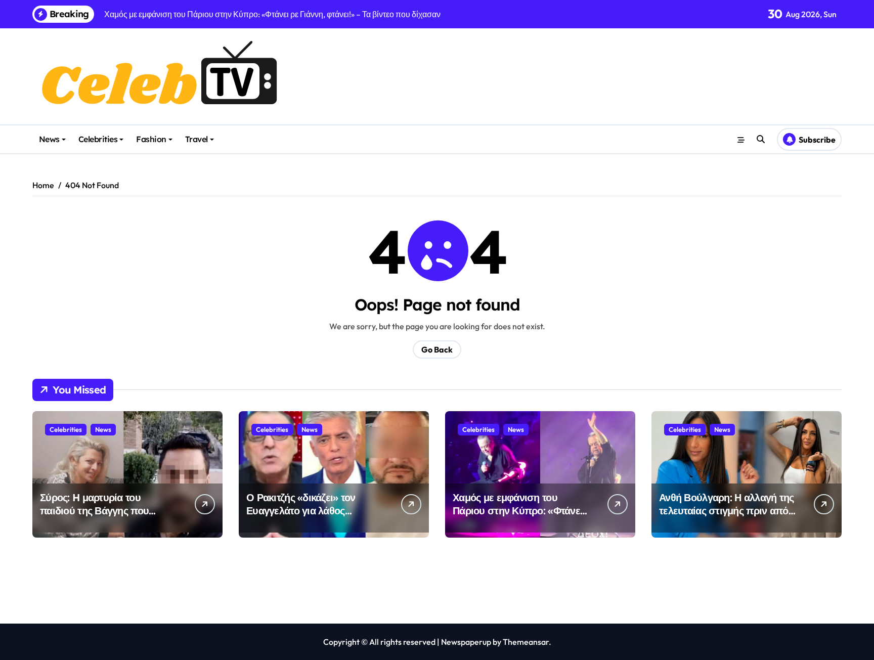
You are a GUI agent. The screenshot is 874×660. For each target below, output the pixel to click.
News (49, 139)
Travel (196, 139)
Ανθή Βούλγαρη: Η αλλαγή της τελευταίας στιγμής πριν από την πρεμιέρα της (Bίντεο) (726, 510)
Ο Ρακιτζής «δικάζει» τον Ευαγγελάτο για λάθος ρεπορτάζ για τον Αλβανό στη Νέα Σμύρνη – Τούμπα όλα (312, 517)
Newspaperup (466, 642)
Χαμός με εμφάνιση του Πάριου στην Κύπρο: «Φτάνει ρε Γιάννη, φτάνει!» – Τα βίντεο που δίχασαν (521, 517)
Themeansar (526, 642)
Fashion (151, 139)
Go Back (437, 349)
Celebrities (98, 139)
